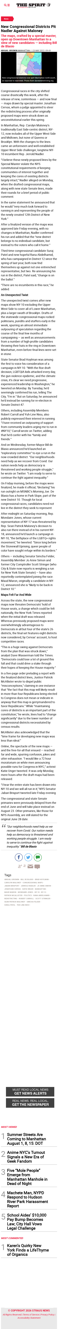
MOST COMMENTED (12, 1238)
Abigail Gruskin (9, 50)
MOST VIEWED (9, 1126)
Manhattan (24, 50)
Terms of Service (31, 1314)
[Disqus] (29, 951)
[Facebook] (19, 857)
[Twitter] (28, 857)
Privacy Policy (47, 1314)
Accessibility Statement (29, 1317)
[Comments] (38, 857)
